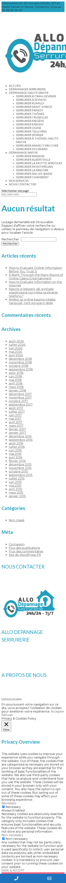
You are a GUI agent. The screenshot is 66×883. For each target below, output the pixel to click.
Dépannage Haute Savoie (29, 92)
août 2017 (16, 408)
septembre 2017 (21, 404)
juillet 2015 (17, 478)
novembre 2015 (20, 468)
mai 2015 (15, 485)
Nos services (19, 180)
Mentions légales (11, 698)
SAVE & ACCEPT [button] (13, 870)
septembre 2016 (20, 440)
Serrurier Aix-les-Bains (34, 173)
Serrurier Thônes (30, 113)
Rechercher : (10, 239)
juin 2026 (15, 348)
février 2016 (17, 461)
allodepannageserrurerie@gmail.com (33, 582)
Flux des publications (24, 548)
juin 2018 (15, 376)
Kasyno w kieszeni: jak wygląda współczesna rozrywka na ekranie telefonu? (33, 292)
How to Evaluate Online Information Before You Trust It (35, 269)
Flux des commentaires (26, 551)
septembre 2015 (20, 475)
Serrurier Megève (30, 120)
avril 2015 (15, 489)
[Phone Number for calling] (16, 878)
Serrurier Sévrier (29, 135)
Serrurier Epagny (30, 124)
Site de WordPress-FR (25, 555)
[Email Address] (49, 878)
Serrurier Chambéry (32, 177)
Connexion (17, 544)
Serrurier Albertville (33, 159)
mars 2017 (16, 426)
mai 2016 (15, 454)
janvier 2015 (17, 496)
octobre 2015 (18, 471)
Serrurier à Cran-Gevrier (36, 96)
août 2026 (16, 341)
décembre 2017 (20, 394)
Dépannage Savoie (23, 152)
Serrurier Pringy (29, 110)
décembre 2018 (20, 359)
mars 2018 (16, 387)
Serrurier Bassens (30, 156)
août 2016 (16, 443)
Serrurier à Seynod (31, 99)
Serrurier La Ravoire (32, 170)
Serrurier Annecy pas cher (37, 145)
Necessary (13, 807)
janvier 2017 (17, 433)
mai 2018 (15, 380)
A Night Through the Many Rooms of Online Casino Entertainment (36, 276)
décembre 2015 (20, 464)
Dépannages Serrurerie (27, 89)
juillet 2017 (17, 411)
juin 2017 (15, 415)
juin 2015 (15, 482)
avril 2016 (15, 457)
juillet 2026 (17, 345)
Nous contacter (22, 184)
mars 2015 (16, 492)
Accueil (15, 85)
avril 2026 (16, 355)
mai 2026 (15, 352)
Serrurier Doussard (32, 149)
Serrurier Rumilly (30, 103)
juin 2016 (15, 450)
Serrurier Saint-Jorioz (34, 106)
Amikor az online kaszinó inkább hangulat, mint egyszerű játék (32, 301)
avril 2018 (16, 383)
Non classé (16, 520)
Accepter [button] (57, 711)
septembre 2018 (21, 369)
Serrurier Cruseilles (32, 117)
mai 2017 (15, 418)
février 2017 (17, 429)
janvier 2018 (17, 390)
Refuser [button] (7, 715)
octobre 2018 (18, 366)
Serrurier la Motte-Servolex (39, 163)
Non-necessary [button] (12, 835)
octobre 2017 (18, 401)
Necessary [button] (8, 803)
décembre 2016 (20, 436)
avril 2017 (15, 422)
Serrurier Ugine (28, 128)
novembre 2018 (20, 362)
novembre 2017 (20, 397)
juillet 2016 (17, 447)
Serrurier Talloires (31, 131)
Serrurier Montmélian (34, 166)
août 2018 (16, 373)
